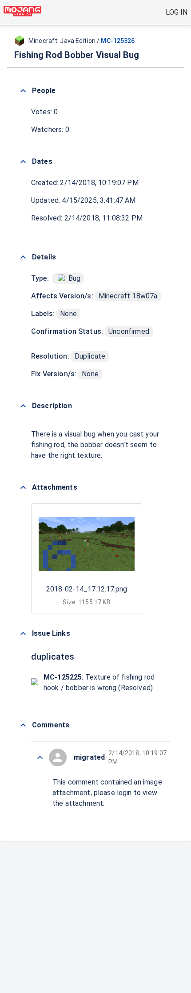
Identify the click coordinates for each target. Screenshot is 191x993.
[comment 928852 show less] (40, 757)
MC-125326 (118, 40)
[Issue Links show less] (23, 633)
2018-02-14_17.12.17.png (86, 589)
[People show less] (23, 91)
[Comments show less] (23, 725)
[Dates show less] (23, 161)
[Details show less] (23, 257)
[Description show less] (23, 406)
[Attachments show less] (23, 487)
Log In (176, 12)
